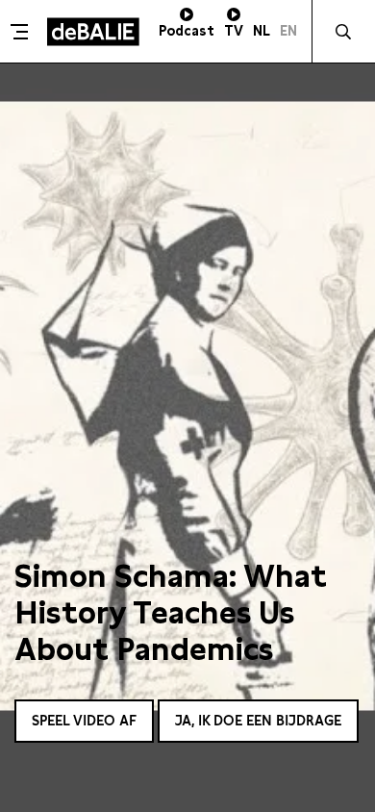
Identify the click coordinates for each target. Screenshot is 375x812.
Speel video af (84, 720)
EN (288, 30)
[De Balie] (93, 31)
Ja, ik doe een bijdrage (258, 720)
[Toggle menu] (21, 31)
